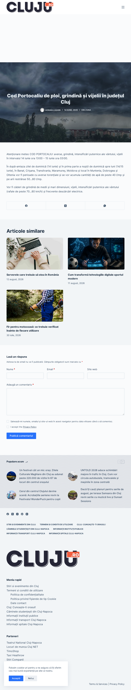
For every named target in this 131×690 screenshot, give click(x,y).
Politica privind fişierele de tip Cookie (33, 598)
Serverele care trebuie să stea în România (33, 274)
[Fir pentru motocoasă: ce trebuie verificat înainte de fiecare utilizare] (35, 306)
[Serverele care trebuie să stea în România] (35, 254)
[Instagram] (17, 514)
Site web (92, 369)
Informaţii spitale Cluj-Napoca (66, 533)
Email (51, 369)
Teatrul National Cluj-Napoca (24, 642)
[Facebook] (26, 206)
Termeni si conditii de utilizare (56, 524)
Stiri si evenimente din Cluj (21, 524)
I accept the (23, 427)
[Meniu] (123, 7)
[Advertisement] (65, 38)
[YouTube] (27, 514)
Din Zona (86, 110)
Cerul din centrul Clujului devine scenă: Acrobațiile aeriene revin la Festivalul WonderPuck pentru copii (39, 495)
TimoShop (13, 651)
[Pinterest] (22, 514)
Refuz (31, 678)
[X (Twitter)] (65, 206)
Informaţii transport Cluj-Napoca (26, 533)
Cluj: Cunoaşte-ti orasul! (91, 524)
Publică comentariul (21, 435)
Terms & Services (98, 684)
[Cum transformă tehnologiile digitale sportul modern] (96, 254)
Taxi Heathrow (15, 655)
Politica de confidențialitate (27, 594)
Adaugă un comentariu (20, 384)
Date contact (18, 603)
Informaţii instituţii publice (68, 529)
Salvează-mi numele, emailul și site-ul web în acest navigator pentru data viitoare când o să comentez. (62, 421)
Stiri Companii (15, 659)
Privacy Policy (29, 427)
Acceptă (16, 678)
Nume (11, 369)
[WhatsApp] (104, 206)
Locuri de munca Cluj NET (22, 646)
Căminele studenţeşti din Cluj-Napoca (28, 529)
